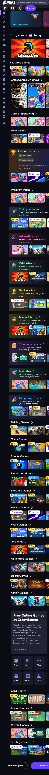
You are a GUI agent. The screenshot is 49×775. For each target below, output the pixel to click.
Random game (15, 765)
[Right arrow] (43, 19)
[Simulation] (4, 98)
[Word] (4, 116)
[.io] (4, 84)
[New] (4, 22)
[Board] (4, 65)
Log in (30, 8)
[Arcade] (4, 61)
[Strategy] (4, 107)
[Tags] (4, 123)
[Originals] (4, 35)
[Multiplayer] (4, 40)
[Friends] (5, 8)
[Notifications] (20, 8)
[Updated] (4, 31)
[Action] (4, 52)
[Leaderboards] (4, 45)
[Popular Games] (4, 26)
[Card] (4, 70)
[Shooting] (4, 93)
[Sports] (4, 102)
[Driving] (4, 79)
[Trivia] (4, 111)
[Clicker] (4, 75)
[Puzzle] (4, 88)
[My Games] (12, 8)
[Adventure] (4, 56)
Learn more (20, 649)
